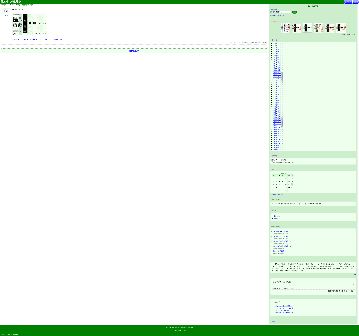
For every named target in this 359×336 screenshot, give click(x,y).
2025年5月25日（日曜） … (282, 246)
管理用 (355, 2)
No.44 (6, 15)
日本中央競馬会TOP (172, 327)
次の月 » (280, 194)
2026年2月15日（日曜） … (282, 236)
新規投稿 (348, 2)
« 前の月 (273, 194)
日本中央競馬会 (11, 1)
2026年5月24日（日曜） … (282, 231)
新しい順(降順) (277, 162)
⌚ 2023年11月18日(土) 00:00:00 (245, 42)
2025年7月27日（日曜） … (282, 241)
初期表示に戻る (134, 51)
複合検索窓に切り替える (277, 15)
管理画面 (190, 327)
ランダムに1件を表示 (282, 310)
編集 (266, 42)
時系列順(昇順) (289, 162)
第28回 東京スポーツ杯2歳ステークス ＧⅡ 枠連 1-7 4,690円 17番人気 (38, 39)
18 (292, 184)
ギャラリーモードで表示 (283, 306)
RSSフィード (275, 321)
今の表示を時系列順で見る (284, 312)
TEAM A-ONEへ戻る (179, 330)
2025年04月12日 (278, 251)
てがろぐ (10, 334)
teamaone (232, 42)
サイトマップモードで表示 (284, 308)
